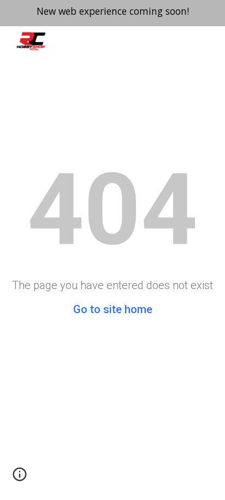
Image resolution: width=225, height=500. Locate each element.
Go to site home (112, 309)
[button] (20, 478)
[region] (112, 13)
